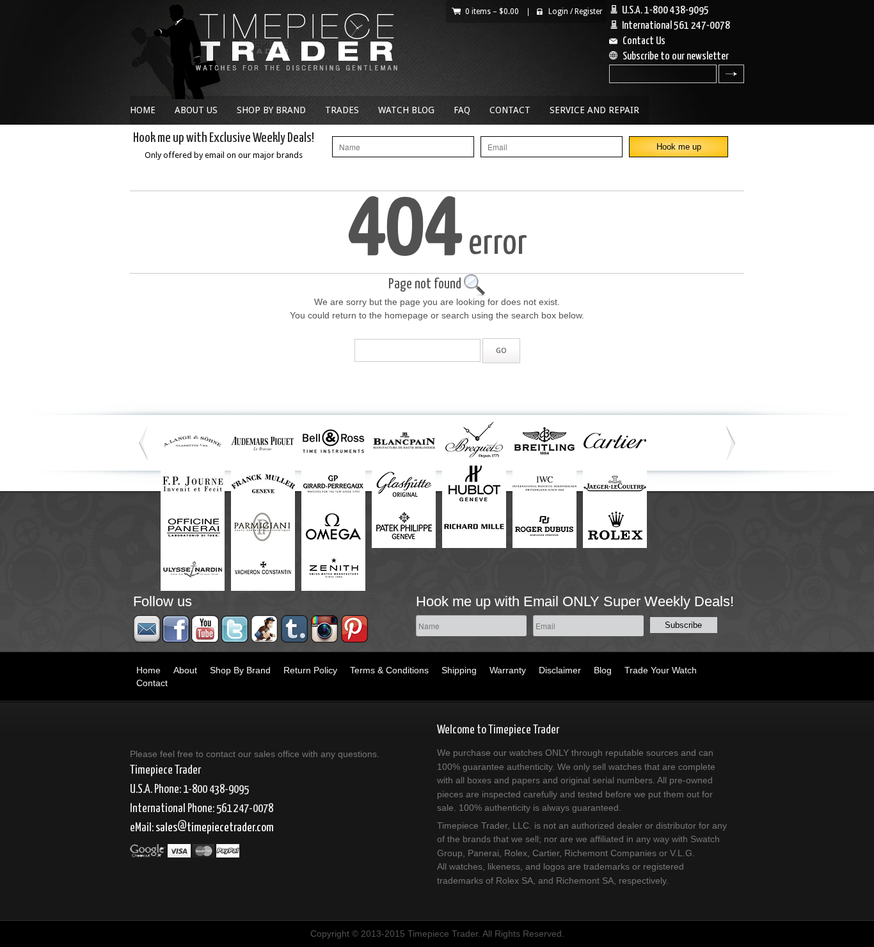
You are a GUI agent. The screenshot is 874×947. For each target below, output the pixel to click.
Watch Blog (406, 110)
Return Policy (310, 670)
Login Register (575, 11)
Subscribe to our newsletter (676, 56)
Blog (603, 670)
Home (142, 110)
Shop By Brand (271, 110)
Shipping (459, 670)
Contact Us (644, 41)
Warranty (507, 670)
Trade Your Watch (660, 670)
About (185, 670)
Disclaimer (560, 670)
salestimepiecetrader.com (214, 828)
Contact (509, 110)
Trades (342, 110)
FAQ (462, 110)
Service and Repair (594, 110)
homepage (406, 315)
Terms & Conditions (389, 670)
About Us (196, 110)
